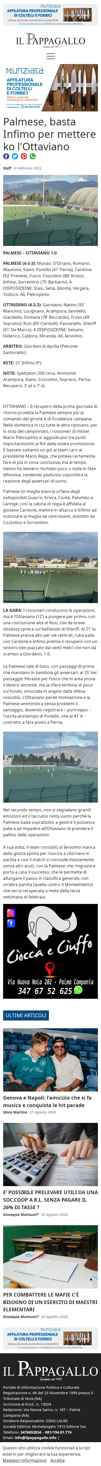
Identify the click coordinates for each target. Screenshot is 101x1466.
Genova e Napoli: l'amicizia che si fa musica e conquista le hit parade (47, 1101)
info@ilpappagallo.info (35, 1437)
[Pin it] (24, 156)
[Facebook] (6, 156)
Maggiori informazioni (25, 1460)
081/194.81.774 (58, 1432)
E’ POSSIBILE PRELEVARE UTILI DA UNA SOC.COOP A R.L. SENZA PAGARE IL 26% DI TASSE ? (50, 1200)
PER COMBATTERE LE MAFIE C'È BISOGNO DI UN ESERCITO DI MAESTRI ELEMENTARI (50, 1302)
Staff (7, 168)
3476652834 (30, 1432)
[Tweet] (15, 156)
